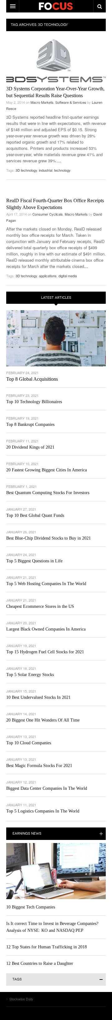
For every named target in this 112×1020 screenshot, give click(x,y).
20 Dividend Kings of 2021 (30, 447)
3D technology (26, 170)
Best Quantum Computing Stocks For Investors (47, 492)
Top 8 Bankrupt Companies (30, 424)
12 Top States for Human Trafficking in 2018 (46, 947)
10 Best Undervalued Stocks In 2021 (38, 697)
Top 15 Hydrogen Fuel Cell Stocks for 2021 (45, 652)
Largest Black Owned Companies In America (46, 629)
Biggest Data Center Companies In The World (46, 788)
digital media (67, 275)
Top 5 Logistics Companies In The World (42, 811)
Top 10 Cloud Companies (28, 743)
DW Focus (56, 6)
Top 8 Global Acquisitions (32, 379)
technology (62, 170)
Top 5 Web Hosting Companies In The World (46, 583)
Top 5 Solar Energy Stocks (30, 674)
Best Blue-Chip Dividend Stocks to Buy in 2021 (48, 538)
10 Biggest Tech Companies (30, 907)
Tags (17, 979)
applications (48, 275)
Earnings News (26, 834)
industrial (45, 170)
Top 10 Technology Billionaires (34, 401)
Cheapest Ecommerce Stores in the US (40, 606)
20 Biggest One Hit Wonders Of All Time (43, 720)
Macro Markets (42, 102)
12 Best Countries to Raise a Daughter (39, 963)
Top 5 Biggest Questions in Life (34, 561)
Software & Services (70, 102)
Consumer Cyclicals (47, 214)
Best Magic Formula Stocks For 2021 (39, 765)
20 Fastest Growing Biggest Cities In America (46, 470)
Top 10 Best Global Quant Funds (35, 515)
